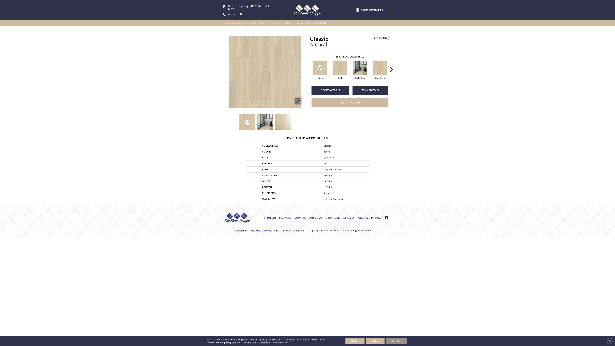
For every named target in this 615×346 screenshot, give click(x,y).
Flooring (237, 23)
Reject (375, 341)
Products (263, 23)
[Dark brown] (380, 68)
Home (226, 23)
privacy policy (231, 342)
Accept (355, 341)
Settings (396, 341)
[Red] (340, 68)
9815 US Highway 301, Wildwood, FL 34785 (249, 8)
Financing (370, 90)
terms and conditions (257, 342)
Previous (227, 120)
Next (303, 120)
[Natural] (320, 68)
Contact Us (330, 90)
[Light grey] (360, 68)
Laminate (250, 23)
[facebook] (386, 218)
